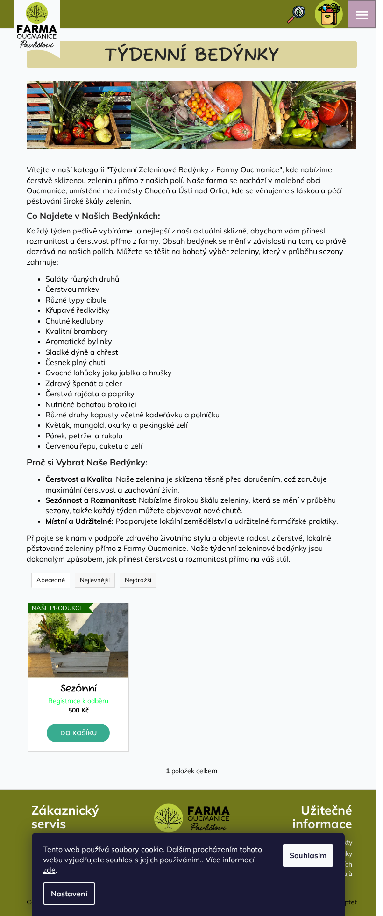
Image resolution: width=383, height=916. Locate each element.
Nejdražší (138, 580)
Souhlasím (308, 855)
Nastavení (69, 893)
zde (49, 869)
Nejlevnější (95, 580)
